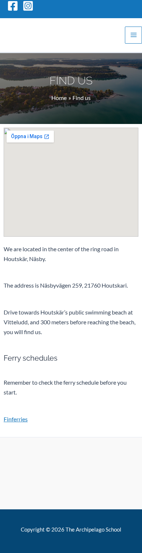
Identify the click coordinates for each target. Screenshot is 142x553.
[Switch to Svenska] (125, 5)
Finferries (16, 419)
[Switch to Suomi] (105, 5)
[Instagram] (28, 5)
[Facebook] (12, 5)
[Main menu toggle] (133, 35)
